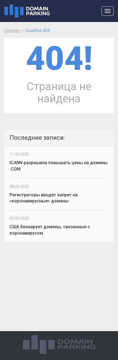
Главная (12, 30)
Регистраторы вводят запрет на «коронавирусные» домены (44, 198)
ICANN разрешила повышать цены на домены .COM (59, 166)
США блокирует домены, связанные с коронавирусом (50, 230)
